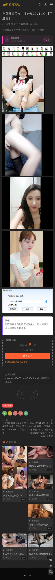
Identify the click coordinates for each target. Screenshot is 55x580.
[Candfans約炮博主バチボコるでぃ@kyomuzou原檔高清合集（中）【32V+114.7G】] (40, 452)
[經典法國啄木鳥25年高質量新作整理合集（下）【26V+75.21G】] (40, 482)
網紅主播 (7, 405)
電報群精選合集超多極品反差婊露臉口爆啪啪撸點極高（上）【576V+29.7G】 (40, 524)
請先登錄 (27, 356)
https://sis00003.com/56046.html (22, 378)
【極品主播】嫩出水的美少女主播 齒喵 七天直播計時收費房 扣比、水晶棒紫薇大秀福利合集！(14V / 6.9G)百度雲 (40, 429)
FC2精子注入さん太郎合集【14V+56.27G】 (13, 553)
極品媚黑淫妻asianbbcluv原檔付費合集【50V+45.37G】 (40, 553)
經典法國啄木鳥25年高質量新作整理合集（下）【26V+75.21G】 (40, 495)
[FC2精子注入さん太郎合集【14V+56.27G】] (14, 540)
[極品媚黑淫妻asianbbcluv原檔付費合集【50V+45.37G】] (40, 540)
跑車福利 (25, 24)
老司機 (11, 4)
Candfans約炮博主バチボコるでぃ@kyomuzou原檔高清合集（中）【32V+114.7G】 (40, 466)
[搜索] (39, 4)
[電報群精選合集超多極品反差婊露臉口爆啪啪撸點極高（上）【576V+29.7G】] (40, 511)
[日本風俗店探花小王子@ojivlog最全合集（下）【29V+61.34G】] (14, 467)
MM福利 (27, 575)
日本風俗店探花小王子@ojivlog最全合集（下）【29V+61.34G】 (14, 495)
